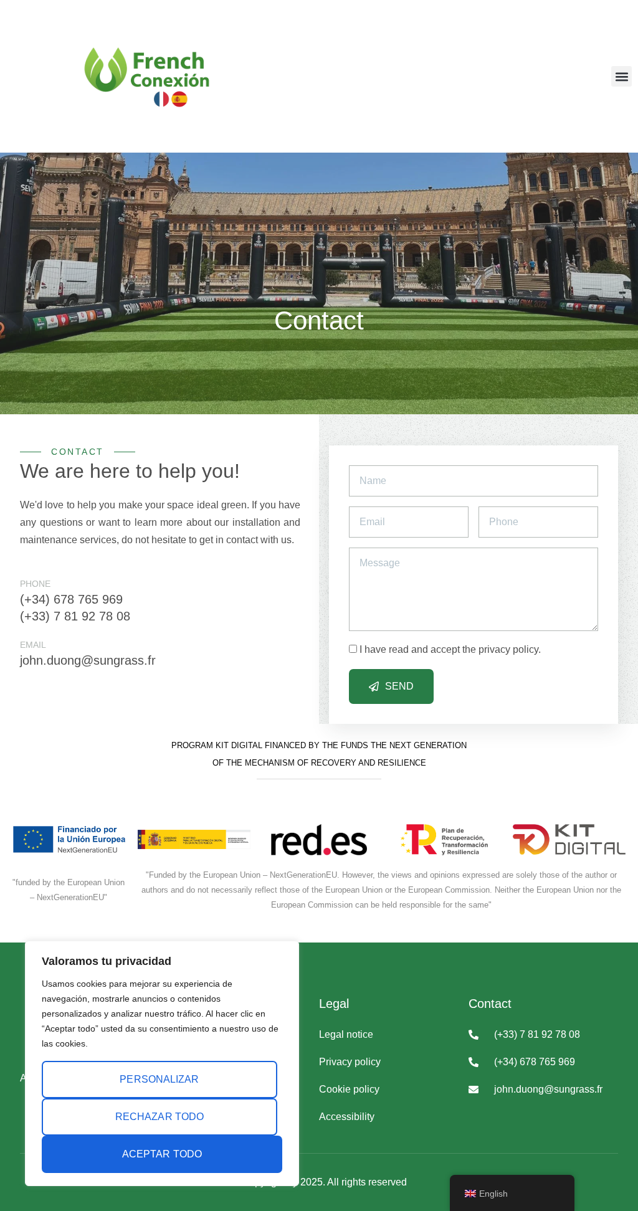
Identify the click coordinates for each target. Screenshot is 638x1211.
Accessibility (346, 1116)
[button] (621, 76)
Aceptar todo (162, 1154)
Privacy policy (350, 1062)
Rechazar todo (159, 1116)
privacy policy (508, 649)
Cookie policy (349, 1089)
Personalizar (159, 1079)
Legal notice (346, 1034)
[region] (162, 1063)
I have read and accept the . (450, 649)
